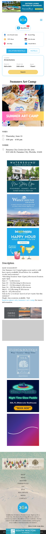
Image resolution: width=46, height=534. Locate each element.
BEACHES (23, 481)
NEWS (23, 478)
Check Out (19, 64)
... (10, 66)
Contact (23, 498)
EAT (23, 486)
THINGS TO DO (23, 483)
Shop (23, 475)
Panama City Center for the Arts (20, 149)
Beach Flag (31, 35)
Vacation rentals (16, 51)
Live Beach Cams (12, 35)
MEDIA (23, 495)
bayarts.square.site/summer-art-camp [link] (18, 300)
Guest (32, 64)
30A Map (9, 43)
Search (23, 72)
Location (6, 58)
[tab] (16, 51)
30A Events (31, 39)
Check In (6, 64)
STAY (23, 489)
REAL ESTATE (23, 492)
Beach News (32, 43)
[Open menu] (41, 20)
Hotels (33, 51)
